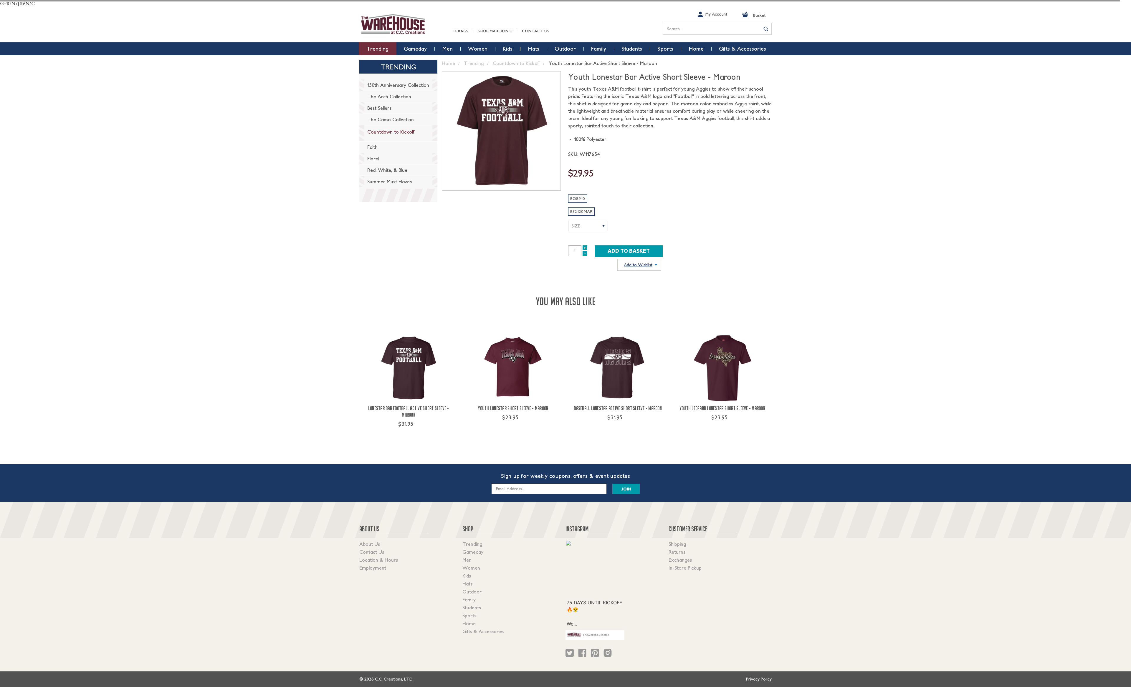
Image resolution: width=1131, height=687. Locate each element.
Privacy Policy (759, 679)
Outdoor (472, 591)
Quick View (408, 435)
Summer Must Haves (389, 181)
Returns (677, 552)
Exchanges (680, 560)
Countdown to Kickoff (390, 131)
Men (467, 560)
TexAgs (460, 31)
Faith (372, 147)
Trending (472, 544)
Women (471, 567)
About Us (369, 544)
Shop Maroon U (495, 31)
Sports (469, 615)
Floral (373, 158)
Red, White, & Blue (387, 170)
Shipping (677, 544)
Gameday (472, 552)
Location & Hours (378, 560)
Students (471, 607)
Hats (467, 583)
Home (469, 623)
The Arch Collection (389, 96)
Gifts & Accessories (483, 631)
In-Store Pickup (685, 567)
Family (469, 599)
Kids (466, 575)
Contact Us (535, 31)
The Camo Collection (390, 119)
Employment (372, 567)
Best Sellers (379, 108)
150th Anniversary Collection (398, 85)
